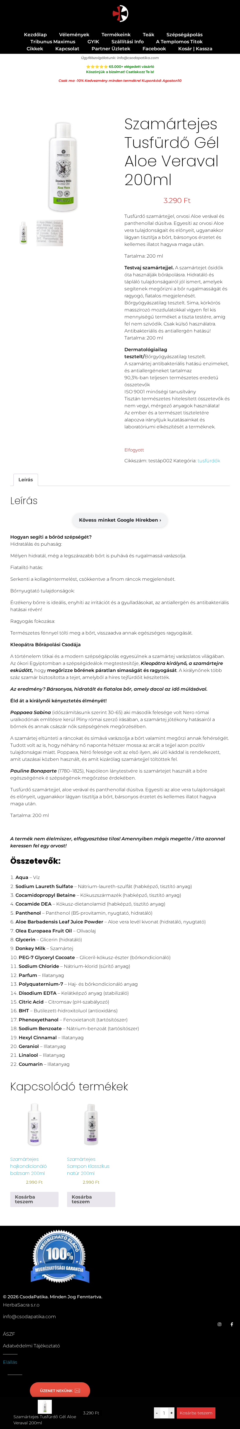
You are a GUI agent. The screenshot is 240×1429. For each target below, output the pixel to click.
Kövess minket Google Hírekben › (120, 520)
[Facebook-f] (232, 1324)
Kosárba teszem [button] (25, 1199)
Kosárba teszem (196, 1413)
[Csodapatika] (120, 13)
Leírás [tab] (25, 479)
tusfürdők (209, 460)
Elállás (10, 1362)
